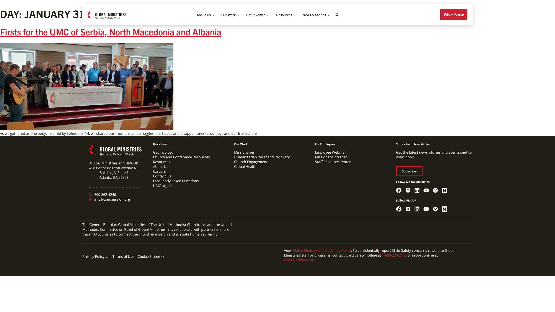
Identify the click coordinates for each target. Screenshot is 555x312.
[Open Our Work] (238, 14)
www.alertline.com (299, 260)
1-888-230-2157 (394, 255)
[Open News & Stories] (328, 14)
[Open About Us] (213, 14)
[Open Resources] (294, 14)
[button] (453, 14)
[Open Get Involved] (268, 14)
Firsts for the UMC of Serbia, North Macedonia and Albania (110, 31)
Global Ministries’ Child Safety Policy (321, 250)
